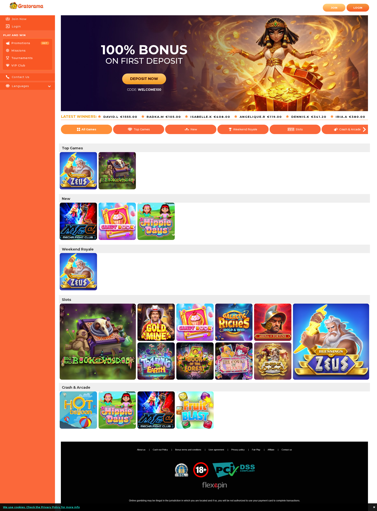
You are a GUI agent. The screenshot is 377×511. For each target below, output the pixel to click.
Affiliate (271, 449)
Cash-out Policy (160, 449)
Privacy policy (238, 449)
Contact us (287, 449)
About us (141, 449)
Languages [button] (20, 86)
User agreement (217, 449)
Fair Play (256, 449)
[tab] (27, 26)
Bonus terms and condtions (188, 449)
